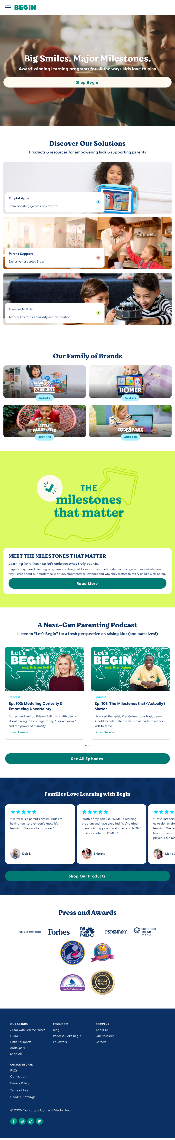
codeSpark (17, 1048)
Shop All (16, 1053)
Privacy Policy (19, 1083)
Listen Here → (19, 732)
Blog (56, 1030)
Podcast (14, 697)
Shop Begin (87, 82)
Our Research (105, 1036)
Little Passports (20, 1042)
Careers (101, 1042)
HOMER (15, 1036)
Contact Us (18, 1076)
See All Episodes (87, 758)
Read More (87, 583)
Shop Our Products (87, 876)
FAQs (14, 1070)
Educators (60, 1042)
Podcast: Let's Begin (67, 1036)
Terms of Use (19, 1090)
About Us (102, 1030)
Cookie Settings (23, 1097)
